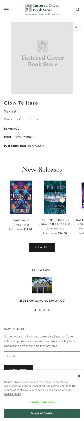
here (72, 341)
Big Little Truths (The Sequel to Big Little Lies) (55, 221)
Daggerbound (21, 220)
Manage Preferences (41, 401)
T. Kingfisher (20, 224)
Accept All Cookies (42, 413)
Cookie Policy (12, 393)
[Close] (79, 375)
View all (42, 247)
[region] (42, 285)
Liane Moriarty (55, 228)
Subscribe (18, 369)
